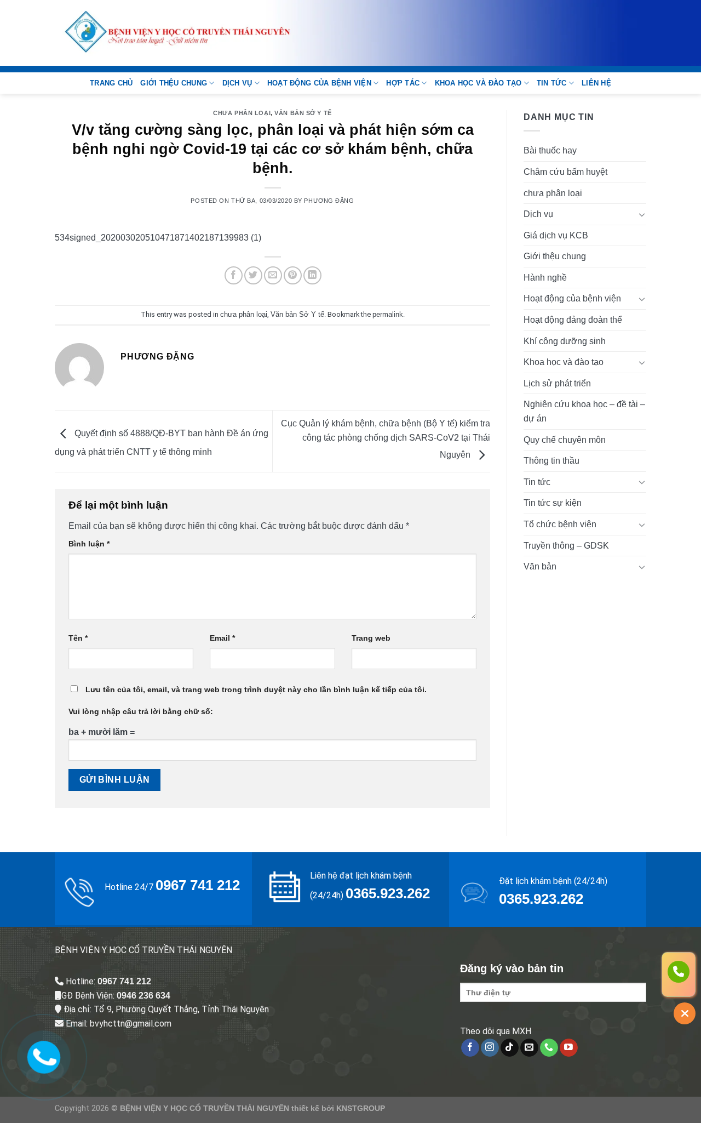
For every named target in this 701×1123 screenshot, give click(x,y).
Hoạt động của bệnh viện (319, 83)
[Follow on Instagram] (490, 1048)
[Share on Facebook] (234, 275)
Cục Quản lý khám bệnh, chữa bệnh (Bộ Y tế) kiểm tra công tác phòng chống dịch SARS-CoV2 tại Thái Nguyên (385, 439)
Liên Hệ (596, 83)
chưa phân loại (242, 113)
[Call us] (549, 1048)
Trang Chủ (111, 83)
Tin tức (552, 83)
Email (222, 638)
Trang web (371, 638)
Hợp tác (403, 83)
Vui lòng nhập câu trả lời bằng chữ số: (140, 711)
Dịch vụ (237, 83)
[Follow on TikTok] (510, 1048)
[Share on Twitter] (253, 275)
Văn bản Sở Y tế (302, 113)
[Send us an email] (529, 1048)
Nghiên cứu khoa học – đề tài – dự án (584, 411)
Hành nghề (545, 277)
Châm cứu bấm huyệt (565, 171)
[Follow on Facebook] (470, 1048)
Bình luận (89, 543)
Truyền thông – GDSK (566, 545)
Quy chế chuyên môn (565, 439)
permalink (387, 314)
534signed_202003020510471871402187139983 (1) (158, 237)
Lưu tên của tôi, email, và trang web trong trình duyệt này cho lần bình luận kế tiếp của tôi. (256, 689)
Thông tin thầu (551, 460)
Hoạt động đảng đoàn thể (573, 319)
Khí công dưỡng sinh (565, 341)
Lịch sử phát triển (557, 383)
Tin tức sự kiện (553, 503)
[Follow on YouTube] (569, 1048)
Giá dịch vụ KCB (556, 235)
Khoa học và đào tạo (478, 83)
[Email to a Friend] (273, 275)
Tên (78, 638)
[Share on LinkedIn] (312, 275)
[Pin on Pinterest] (293, 275)
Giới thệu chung (173, 83)
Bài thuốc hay (550, 150)
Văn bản (540, 566)
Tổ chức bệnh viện (560, 524)
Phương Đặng (329, 200)
